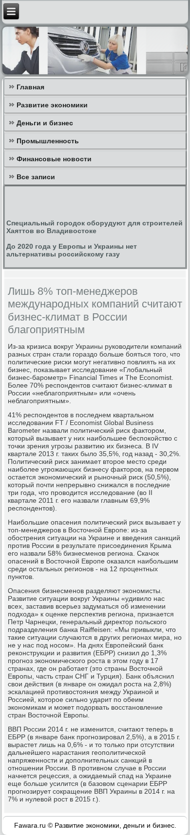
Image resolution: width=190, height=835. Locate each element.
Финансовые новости (54, 159)
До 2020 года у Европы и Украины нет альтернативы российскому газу (71, 250)
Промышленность (48, 141)
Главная (30, 87)
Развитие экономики (52, 105)
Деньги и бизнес (45, 123)
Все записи (36, 177)
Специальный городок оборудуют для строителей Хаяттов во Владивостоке (94, 227)
